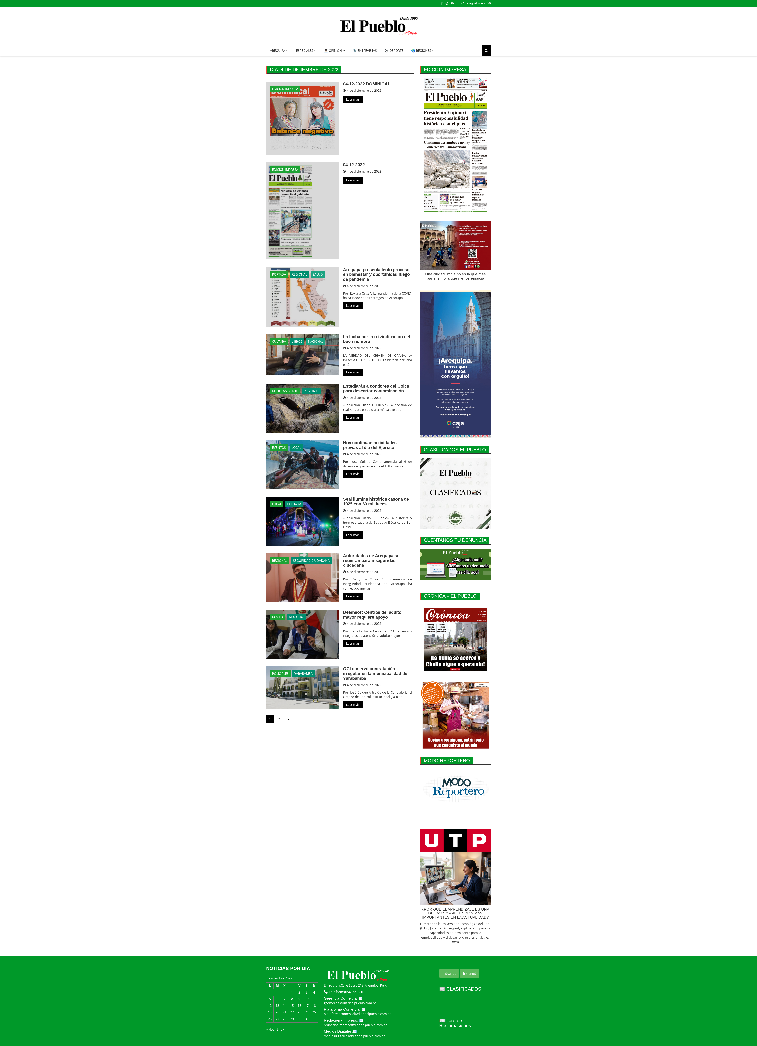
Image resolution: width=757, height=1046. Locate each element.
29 (292, 1019)
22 (292, 1012)
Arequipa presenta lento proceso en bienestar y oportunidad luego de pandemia (376, 274)
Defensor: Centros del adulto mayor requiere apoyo (372, 615)
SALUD (318, 274)
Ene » (281, 1029)
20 (277, 1012)
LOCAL (296, 447)
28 (284, 1019)
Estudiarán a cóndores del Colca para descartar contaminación (376, 388)
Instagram (447, 3)
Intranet (449, 973)
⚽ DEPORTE (394, 51)
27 (277, 1019)
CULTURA (279, 341)
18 (314, 1005)
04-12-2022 (354, 164)
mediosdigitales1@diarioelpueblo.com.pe (354, 1036)
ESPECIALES (304, 51)
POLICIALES (280, 673)
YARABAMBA (303, 673)
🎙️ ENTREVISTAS (365, 51)
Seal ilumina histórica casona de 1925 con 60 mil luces (376, 501)
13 (277, 1005)
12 (270, 1005)
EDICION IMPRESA (285, 89)
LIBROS (297, 341)
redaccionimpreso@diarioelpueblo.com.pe (355, 1025)
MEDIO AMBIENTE (285, 391)
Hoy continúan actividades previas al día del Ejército (370, 445)
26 (270, 1019)
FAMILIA (277, 617)
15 (292, 1005)
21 (284, 1012)
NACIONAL (315, 341)
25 (314, 1012)
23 (299, 1012)
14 (284, 1005)
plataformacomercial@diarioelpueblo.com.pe (357, 1014)
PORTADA (279, 274)
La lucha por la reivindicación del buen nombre (376, 339)
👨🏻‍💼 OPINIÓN (333, 51)
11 (314, 999)
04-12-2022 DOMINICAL (366, 83)
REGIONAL (299, 274)
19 (270, 1012)
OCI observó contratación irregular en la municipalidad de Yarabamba (375, 673)
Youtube (452, 3)
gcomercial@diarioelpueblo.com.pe (350, 1003)
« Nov (270, 1029)
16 (299, 1005)
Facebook (442, 3)
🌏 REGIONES (421, 51)
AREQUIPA (277, 51)
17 (307, 1005)
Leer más (353, 99)
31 (307, 1019)
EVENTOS (279, 447)
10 (307, 999)
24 (307, 1012)
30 (299, 1019)
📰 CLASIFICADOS (460, 989)
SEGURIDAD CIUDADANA (311, 560)
